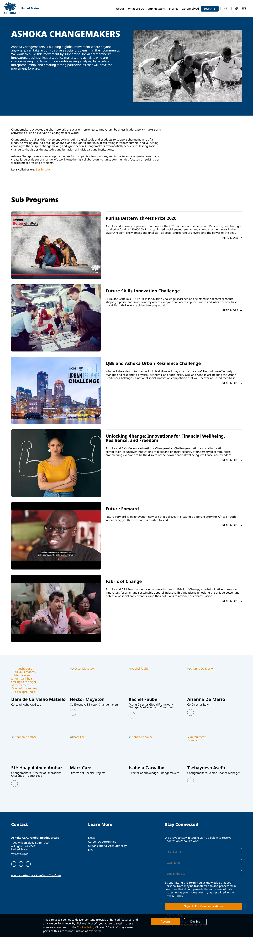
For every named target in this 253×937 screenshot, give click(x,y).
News (91, 838)
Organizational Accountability (107, 846)
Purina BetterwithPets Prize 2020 (141, 218)
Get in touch (43, 169)
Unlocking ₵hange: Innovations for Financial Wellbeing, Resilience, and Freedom (165, 438)
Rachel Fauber (144, 699)
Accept (165, 921)
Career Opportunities (102, 841)
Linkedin (132, 715)
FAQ (90, 850)
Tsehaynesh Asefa (206, 767)
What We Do (136, 9)
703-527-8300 (19, 854)
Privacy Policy (173, 896)
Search (225, 8)
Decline (195, 921)
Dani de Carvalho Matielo (38, 699)
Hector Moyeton (87, 699)
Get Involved (190, 9)
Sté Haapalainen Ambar (36, 767)
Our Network (156, 9)
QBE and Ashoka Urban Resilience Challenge (153, 363)
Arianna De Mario (206, 699)
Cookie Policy (85, 927)
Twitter (73, 712)
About (120, 9)
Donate (209, 9)
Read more (230, 237)
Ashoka (9, 8)
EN (244, 8)
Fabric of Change (124, 581)
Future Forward (122, 508)
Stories (173, 9)
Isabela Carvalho (146, 767)
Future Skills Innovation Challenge (143, 291)
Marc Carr (80, 767)
